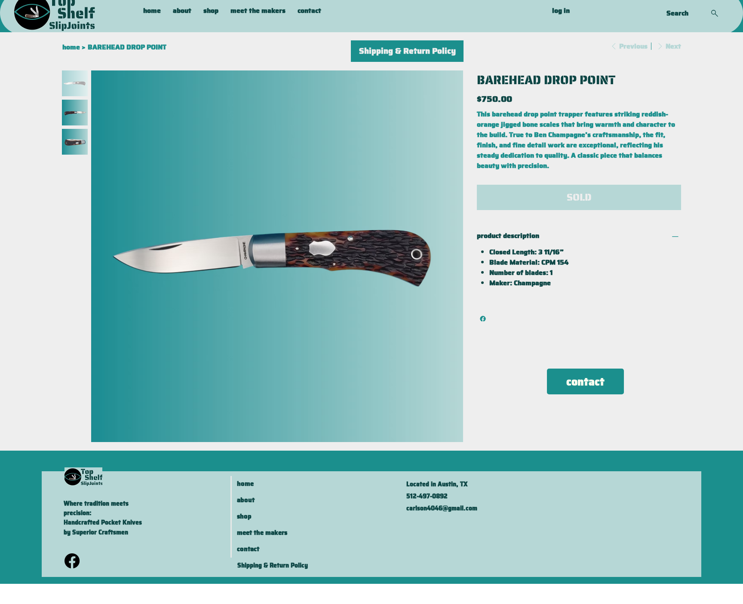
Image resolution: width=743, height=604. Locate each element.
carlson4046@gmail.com (441, 508)
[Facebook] (483, 318)
